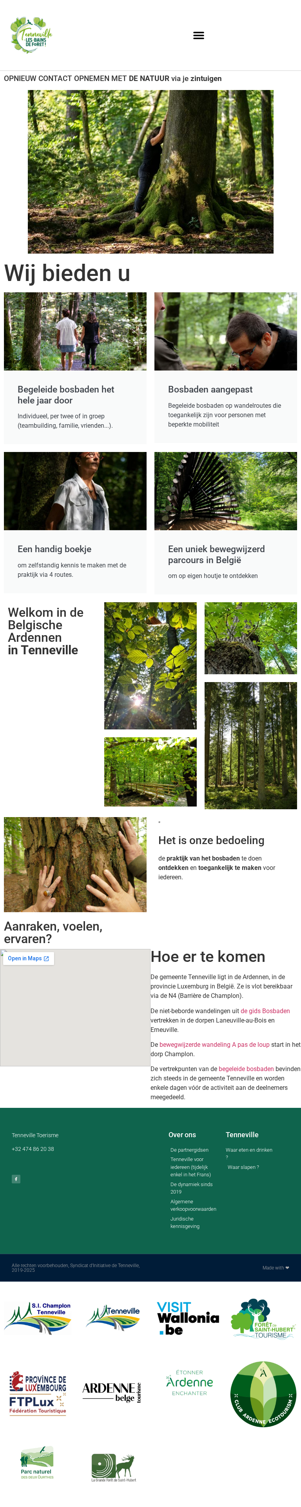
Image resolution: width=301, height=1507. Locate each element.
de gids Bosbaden (265, 1011)
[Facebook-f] (16, 1179)
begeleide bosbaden (246, 1069)
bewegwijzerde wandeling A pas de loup (215, 1044)
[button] (199, 35)
